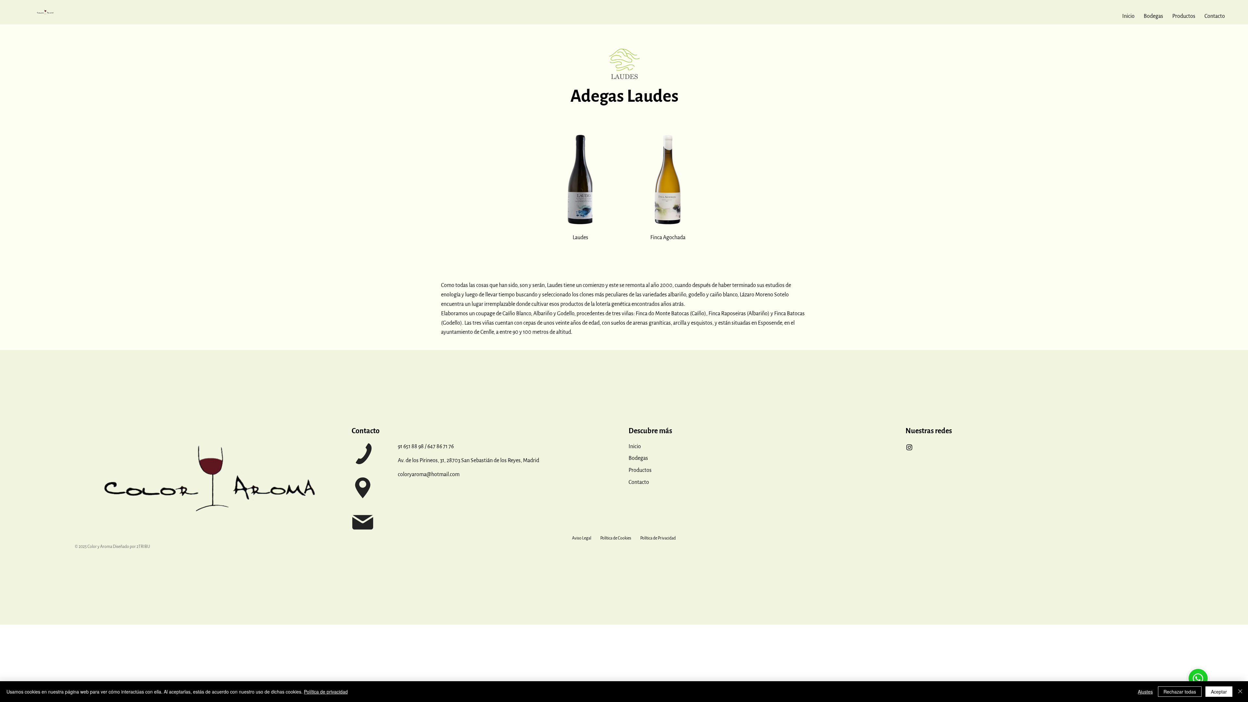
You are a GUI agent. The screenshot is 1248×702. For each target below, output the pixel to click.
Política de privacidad (326, 691)
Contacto (639, 482)
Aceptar (1219, 691)
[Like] (1198, 678)
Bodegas (638, 458)
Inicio (635, 446)
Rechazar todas (1180, 691)
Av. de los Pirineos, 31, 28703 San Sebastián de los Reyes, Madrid (468, 460)
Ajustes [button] (1145, 691)
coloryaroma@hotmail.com (429, 474)
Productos (640, 470)
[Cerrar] (1240, 691)
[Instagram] (909, 447)
